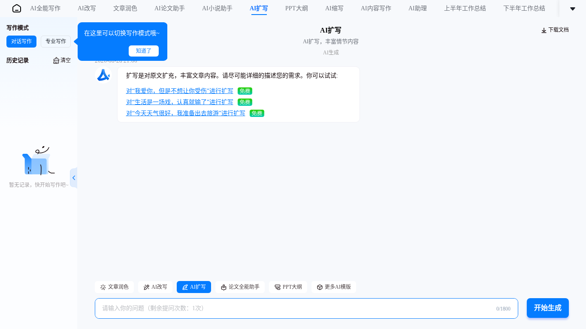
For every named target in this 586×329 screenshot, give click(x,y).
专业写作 (55, 42)
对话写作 (21, 42)
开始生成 (548, 307)
